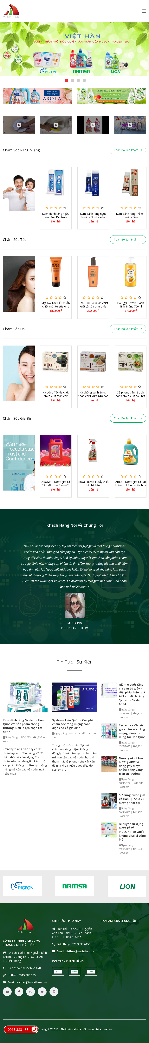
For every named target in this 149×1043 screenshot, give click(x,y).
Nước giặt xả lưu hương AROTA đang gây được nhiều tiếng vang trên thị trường (131, 766)
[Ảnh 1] (37, 96)
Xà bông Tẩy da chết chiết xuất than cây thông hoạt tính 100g (55, 396)
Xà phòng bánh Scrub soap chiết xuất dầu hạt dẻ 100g (130, 396)
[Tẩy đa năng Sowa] (19, 125)
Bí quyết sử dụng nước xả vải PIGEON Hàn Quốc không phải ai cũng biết (132, 831)
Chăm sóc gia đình (18, 418)
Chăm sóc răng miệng (21, 150)
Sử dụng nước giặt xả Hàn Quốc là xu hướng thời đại (132, 799)
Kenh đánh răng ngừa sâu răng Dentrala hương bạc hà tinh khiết (55, 217)
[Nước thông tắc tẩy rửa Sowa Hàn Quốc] (56, 125)
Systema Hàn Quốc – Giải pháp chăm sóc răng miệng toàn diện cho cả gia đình (73, 724)
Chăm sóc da (14, 329)
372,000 (93, 311)
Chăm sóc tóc (14, 239)
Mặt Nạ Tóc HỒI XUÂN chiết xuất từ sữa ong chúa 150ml (55, 306)
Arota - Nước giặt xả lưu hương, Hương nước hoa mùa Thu (130, 485)
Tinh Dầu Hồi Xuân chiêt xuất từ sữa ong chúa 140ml (93, 306)
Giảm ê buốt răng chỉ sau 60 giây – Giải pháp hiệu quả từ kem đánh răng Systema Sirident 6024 (132, 694)
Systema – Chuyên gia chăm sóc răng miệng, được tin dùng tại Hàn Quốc (132, 731)
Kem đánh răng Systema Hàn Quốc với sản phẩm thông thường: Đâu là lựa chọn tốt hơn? (23, 726)
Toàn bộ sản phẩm (126, 150)
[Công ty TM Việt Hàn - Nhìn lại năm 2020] (130, 125)
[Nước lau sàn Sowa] (93, 125)
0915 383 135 (18, 1029)
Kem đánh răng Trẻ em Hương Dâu (130, 215)
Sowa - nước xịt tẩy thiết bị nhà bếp (93, 483)
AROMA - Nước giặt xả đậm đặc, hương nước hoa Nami (56, 485)
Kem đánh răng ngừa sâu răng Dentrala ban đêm (93, 217)
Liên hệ (56, 221)
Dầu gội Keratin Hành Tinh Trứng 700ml (130, 304)
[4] (74, 49)
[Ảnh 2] (111, 96)
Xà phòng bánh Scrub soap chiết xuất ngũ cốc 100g (93, 396)
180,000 (56, 311)
